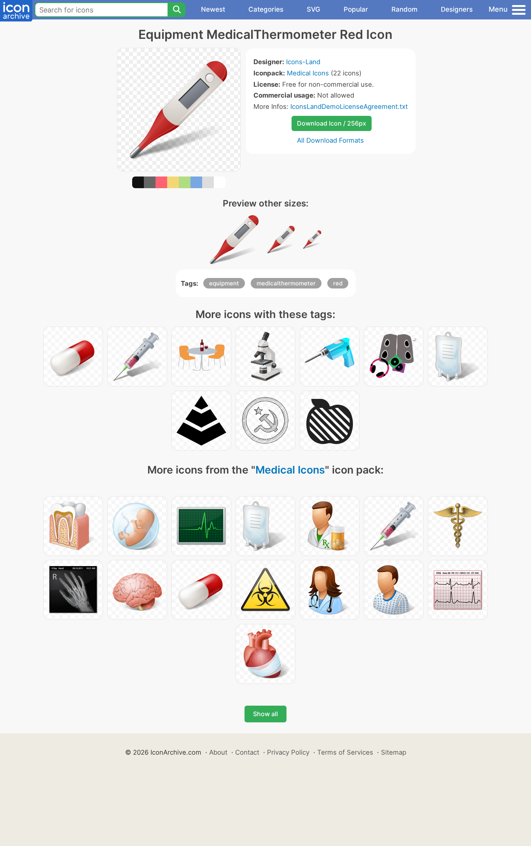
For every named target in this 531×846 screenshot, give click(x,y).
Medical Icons (308, 73)
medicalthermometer (286, 283)
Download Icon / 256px (331, 123)
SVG (313, 9)
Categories (265, 9)
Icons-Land (303, 62)
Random (404, 9)
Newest (213, 9)
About (218, 752)
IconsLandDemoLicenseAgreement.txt (349, 106)
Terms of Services (345, 752)
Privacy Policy (288, 752)
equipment (224, 283)
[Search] (176, 9)
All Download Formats (330, 140)
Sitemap (393, 752)
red (337, 283)
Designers (457, 9)
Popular (356, 9)
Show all (265, 714)
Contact (247, 752)
